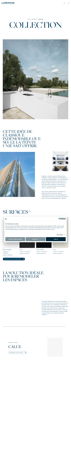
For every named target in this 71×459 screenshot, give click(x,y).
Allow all (56, 239)
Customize (34, 239)
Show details (60, 234)
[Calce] (55, 348)
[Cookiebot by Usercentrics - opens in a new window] (60, 219)
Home (29, 19)
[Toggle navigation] (68, 3)
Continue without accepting (15, 239)
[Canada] (19, 3)
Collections (34, 19)
